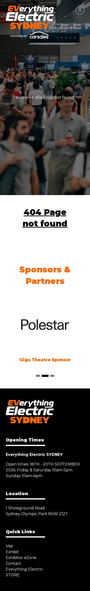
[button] (80, 10)
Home (22, 97)
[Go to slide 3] (52, 376)
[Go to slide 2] (45, 376)
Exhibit (12, 552)
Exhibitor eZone (21, 557)
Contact (13, 563)
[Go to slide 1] (38, 376)
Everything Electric (24, 569)
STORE (13, 575)
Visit (9, 546)
